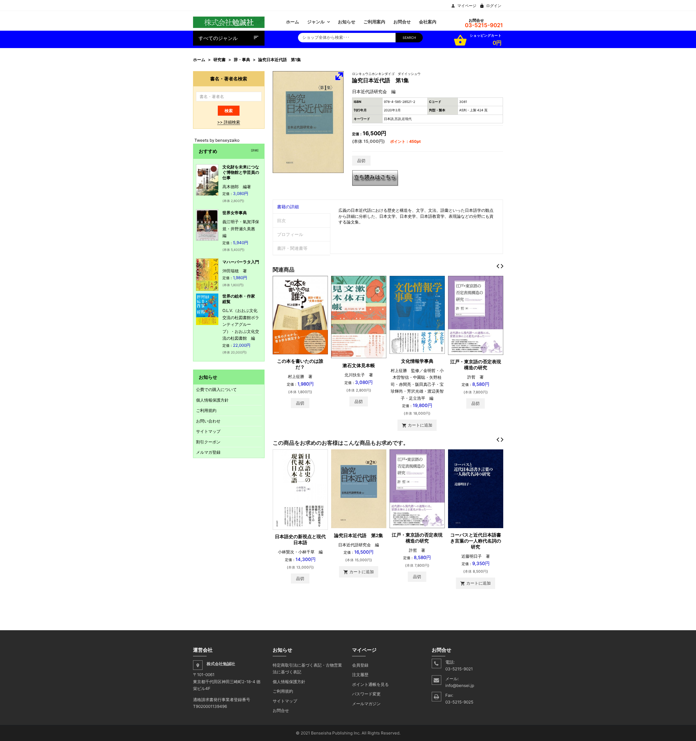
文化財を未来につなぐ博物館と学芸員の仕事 (240, 172)
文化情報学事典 (417, 361)
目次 (281, 220)
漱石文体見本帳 (359, 365)
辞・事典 (242, 59)
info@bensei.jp (459, 685)
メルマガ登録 (208, 452)
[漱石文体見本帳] (358, 316)
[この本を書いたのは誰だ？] (300, 314)
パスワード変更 (366, 693)
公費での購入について (216, 389)
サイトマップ (208, 431)
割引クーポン (208, 441)
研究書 (219, 59)
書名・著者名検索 (228, 78)
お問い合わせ (208, 421)
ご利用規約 (206, 410)
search (409, 38)
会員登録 (360, 665)
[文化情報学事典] (417, 314)
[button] (339, 76)
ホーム (199, 59)
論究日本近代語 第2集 (358, 535)
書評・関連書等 (292, 248)
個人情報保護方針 (212, 400)
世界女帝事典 (234, 212)
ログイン (493, 6)
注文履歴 (360, 674)
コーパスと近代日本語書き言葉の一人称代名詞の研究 (475, 541)
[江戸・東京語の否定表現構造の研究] (475, 315)
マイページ (466, 6)
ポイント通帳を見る (370, 684)
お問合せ (281, 710)
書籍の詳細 (288, 206)
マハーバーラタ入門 (240, 261)
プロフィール (290, 234)
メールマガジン (366, 703)
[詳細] (254, 150)
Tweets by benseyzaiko (217, 140)
